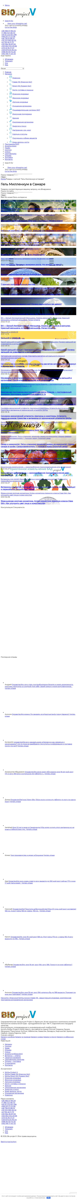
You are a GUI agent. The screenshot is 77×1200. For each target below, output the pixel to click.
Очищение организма (14, 1093)
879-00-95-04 (9, 1120)
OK (48, 1197)
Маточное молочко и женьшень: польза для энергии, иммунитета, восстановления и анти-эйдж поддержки (33, 243)
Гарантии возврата (13, 1058)
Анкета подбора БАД (14, 1054)
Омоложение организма (15, 1088)
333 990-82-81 (8, 40)
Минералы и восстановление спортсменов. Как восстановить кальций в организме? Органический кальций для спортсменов (36, 379)
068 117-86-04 (8, 31)
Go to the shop (11, 27)
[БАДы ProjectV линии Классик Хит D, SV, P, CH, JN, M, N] (37, 1009)
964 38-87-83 (8, 44)
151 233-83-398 (9, 35)
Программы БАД (12, 144)
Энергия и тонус (12, 1089)
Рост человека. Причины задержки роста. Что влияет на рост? (31, 264)
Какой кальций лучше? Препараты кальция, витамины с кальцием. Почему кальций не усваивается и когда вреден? (38, 351)
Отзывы (8, 156)
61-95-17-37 (7, 1118)
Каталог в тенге (50, 1037)
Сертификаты (10, 154)
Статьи (7, 152)
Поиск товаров (7, 175)
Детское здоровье (12, 1082)
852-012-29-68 (9, 1116)
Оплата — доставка (13, 1061)
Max (6, 65)
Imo (6, 63)
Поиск (3, 177)
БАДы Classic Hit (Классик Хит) (17, 1074)
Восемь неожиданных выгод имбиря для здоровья (26, 274)
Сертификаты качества (14, 1060)
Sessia (7, 1048)
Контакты (9, 159)
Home (3, 179)
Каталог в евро (37, 1037)
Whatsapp (9, 59)
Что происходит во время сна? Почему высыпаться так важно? (31, 304)
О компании (10, 1063)
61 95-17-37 (7, 48)
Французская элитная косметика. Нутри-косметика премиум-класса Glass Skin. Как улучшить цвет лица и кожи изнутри (37, 502)
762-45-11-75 (7, 1112)
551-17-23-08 (8, 1106)
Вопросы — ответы (13, 1056)
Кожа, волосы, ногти (13, 1091)
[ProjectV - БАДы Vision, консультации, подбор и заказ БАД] (18, 17)
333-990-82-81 (8, 1110)
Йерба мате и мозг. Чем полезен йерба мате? (23, 254)
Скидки (8, 150)
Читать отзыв (10, 688)
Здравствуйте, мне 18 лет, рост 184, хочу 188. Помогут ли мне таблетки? (42, 965)
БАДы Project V (11, 1072)
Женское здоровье (13, 1080)
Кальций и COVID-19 (10, 338)
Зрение (8, 1086)
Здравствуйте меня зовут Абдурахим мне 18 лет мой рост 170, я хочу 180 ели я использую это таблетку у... (39, 773)
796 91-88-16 (8, 38)
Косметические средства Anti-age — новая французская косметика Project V (38, 404)
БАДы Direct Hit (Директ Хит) (17, 1076)
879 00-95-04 (8, 50)
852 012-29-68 (9, 46)
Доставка (9, 157)
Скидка (8, 1046)
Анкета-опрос (10, 146)
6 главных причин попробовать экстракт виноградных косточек (32, 294)
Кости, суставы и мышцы (15, 1084)
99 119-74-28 (8, 52)
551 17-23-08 (8, 37)
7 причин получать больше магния (18, 284)
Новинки (9, 1095)
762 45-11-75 (7, 42)
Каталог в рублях (8, 1037)
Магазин (8, 74)
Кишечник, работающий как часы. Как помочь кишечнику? (30, 314)
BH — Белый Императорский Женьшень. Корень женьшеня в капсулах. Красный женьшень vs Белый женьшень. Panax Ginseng (35, 327)
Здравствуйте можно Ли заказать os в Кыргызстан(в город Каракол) (41, 714)
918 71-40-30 (8, 54)
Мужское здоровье (13, 1078)
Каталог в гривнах (22, 1037)
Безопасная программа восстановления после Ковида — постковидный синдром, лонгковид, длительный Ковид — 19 (36, 393)
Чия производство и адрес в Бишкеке (27, 855)
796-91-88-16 (8, 1108)
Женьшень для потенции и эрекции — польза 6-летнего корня (32, 221)
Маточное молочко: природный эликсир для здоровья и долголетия (34, 230)
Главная (8, 72)
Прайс (7, 148)
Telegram (9, 61)
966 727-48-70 (8, 33)
